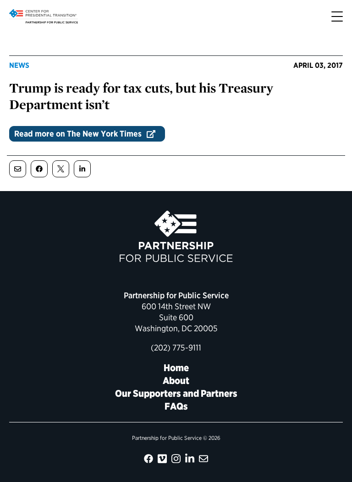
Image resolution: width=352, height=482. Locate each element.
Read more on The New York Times (78, 133)
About (176, 380)
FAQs (176, 406)
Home (176, 367)
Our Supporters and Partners (176, 393)
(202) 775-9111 (176, 347)
